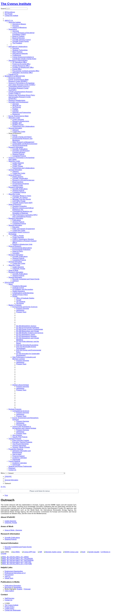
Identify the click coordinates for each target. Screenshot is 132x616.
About (11, 284)
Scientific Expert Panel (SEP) (22, 203)
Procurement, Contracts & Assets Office (25, 71)
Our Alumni (20, 303)
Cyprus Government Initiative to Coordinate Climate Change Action (24, 58)
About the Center (14, 118)
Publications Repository (13, 585)
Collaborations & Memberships (23, 293)
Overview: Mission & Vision (21, 196)
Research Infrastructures (17, 100)
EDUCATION (9, 282)
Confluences (16, 55)
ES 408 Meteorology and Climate (27, 331)
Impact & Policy (17, 251)
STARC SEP (16, 164)
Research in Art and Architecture (23, 180)
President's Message (19, 286)
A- (5, 487)
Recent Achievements (19, 145)
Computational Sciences (20, 411)
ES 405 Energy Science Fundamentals (29, 329)
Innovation (16, 253)
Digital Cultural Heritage (20, 385)
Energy (14, 135)
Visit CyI (7, 576)
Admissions (20, 310)
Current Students (14, 461)
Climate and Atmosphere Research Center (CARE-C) (20, 92)
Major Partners (17, 52)
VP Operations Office (19, 62)
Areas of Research (15, 175)
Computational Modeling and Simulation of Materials (22, 212)
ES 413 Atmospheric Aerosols (26, 336)
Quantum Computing (19, 206)
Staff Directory (9, 598)
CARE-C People (18, 235)
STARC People (17, 166)
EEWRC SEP (17, 123)
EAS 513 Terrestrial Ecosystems (27, 345)
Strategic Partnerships (20, 50)
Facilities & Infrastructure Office (23, 67)
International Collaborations (18, 46)
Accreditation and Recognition (22, 289)
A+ (2, 487)
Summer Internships (19, 445)
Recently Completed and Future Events (25, 279)
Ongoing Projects (18, 154)
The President (17, 43)
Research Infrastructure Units (22, 244)
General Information (15, 128)
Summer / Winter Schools (21, 447)
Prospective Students (16, 449)
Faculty (18, 300)
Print (6, 495)
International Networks (20, 53)
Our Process (16, 107)
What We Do (16, 105)
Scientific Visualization (20, 178)
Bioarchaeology (17, 182)
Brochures (8, 587)
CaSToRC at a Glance (20, 197)
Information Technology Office (22, 72)
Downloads (16, 459)
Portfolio (15, 109)
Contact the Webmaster (13, 610)
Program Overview (22, 308)
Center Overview (18, 119)
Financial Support (18, 456)
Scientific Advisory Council (21, 39)
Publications (16, 220)
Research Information (16, 147)
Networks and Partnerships (21, 112)
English (19, 589)
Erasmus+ (12, 468)
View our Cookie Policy (21, 23)
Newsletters (18, 587)
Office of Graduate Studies (25, 298)
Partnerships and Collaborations (23, 126)
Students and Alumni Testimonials (20, 466)
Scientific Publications (20, 149)
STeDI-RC (8, 476)
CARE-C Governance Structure (23, 239)
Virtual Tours (9, 578)
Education (15, 227)
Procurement (9, 575)
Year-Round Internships (20, 444)
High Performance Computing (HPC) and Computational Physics (24, 215)
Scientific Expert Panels (20, 41)
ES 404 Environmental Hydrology (27, 327)
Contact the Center (18, 131)
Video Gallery (9, 591)
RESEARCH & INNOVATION (15, 76)
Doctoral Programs (15, 409)
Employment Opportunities (14, 571)
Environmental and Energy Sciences (24, 307)
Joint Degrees (17, 435)
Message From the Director (21, 199)
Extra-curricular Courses (20, 440)
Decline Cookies (28, 27)
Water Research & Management (23, 142)
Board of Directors (18, 38)
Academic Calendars (19, 458)
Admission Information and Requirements (21, 451)
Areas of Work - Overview (13, 530)
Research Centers (15, 78)
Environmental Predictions (21, 249)
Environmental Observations (22, 248)
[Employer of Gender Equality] (93, 552)
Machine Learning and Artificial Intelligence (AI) (23, 208)
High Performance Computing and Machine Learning (24, 358)
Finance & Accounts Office (21, 64)
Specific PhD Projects (19, 437)
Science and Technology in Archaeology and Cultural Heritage (24, 427)
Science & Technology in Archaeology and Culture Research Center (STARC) (22, 84)
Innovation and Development (18, 102)
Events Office (16, 69)
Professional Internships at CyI (15, 573)
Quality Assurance (18, 291)
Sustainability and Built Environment (24, 144)
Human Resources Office (21, 65)
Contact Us (12, 470)
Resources (16, 114)
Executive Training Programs (22, 442)
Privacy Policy (9, 607)
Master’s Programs (15, 305)
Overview (15, 31)
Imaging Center (17, 185)
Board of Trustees (18, 36)
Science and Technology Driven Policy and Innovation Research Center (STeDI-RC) (22, 96)
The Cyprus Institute (16, 3)
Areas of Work (13, 270)
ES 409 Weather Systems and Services (29, 333)
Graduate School (18, 288)
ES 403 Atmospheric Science (26, 326)
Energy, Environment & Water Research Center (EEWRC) (19, 80)
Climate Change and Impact (22, 137)
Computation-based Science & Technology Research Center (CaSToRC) (19, 88)
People (14, 296)
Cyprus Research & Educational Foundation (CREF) (23, 33)
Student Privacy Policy (20, 294)
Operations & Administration (18, 60)
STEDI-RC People (18, 268)
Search (3, 8)
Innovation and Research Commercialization (21, 151)
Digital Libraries (17, 177)
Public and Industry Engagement (23, 229)
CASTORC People (18, 201)
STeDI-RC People (11, 522)
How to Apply (16, 454)
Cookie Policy (9, 608)
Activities (15, 111)
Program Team (21, 312)
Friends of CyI (13, 74)
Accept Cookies (14, 27)
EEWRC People (18, 124)
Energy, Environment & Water (19, 116)
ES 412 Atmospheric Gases (25, 334)
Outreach (15, 130)
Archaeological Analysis (20, 183)
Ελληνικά (27, 589)
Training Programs (15, 438)
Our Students (20, 301)
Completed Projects (19, 156)
